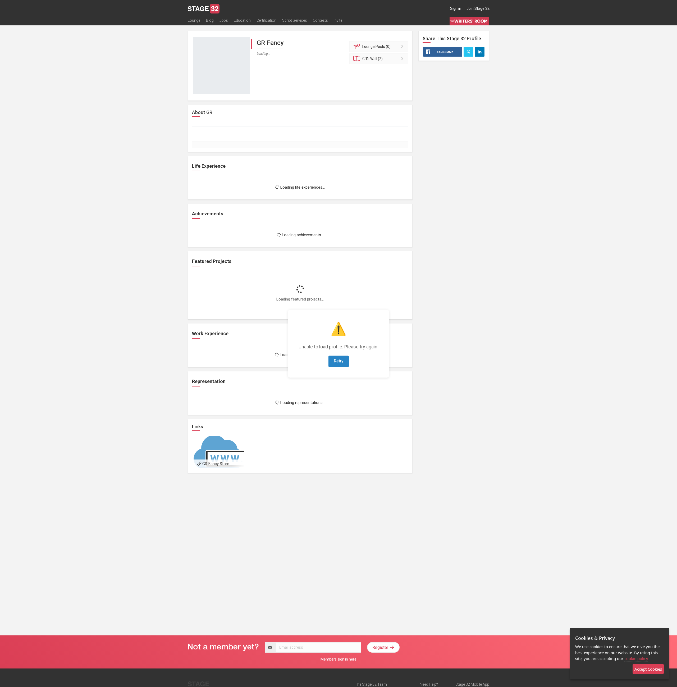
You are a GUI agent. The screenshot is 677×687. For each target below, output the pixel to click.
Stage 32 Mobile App (472, 684)
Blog (210, 20)
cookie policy (636, 658)
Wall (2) (372, 59)
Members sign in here (338, 659)
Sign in (455, 8)
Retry (339, 360)
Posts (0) (376, 46)
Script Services (294, 20)
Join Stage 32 (478, 8)
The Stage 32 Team (371, 684)
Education (242, 20)
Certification (266, 20)
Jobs (223, 20)
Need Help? (429, 684)
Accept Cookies (648, 669)
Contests (320, 20)
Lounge (194, 20)
